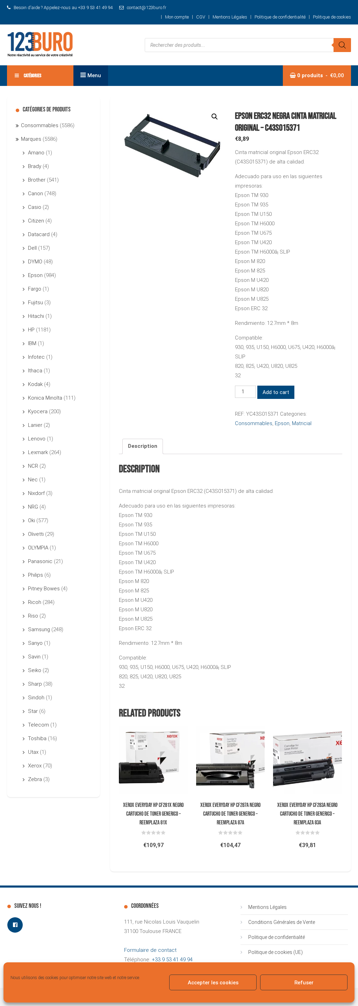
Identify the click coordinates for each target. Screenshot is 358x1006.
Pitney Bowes (44, 588)
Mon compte (177, 17)
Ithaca (35, 370)
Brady (34, 166)
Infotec (36, 357)
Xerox (35, 766)
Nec (33, 479)
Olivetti (36, 534)
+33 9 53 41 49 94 (172, 959)
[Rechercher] (342, 45)
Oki (31, 520)
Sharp (35, 684)
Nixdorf (36, 493)
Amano (36, 153)
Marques (31, 139)
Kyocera (38, 411)
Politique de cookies (332, 17)
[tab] (142, 446)
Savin (34, 657)
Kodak (35, 384)
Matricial (302, 423)
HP (31, 330)
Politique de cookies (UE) (275, 952)
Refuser (304, 982)
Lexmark (38, 452)
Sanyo (35, 643)
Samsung (39, 629)
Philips (35, 575)
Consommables (253, 423)
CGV (200, 17)
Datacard (39, 234)
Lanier (35, 425)
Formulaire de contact (150, 950)
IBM (32, 343)
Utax (33, 752)
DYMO (35, 261)
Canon (35, 193)
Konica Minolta (45, 398)
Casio (34, 207)
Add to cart (276, 392)
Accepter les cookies (213, 982)
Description (142, 446)
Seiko (34, 670)
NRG (33, 507)
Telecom (38, 725)
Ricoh (34, 602)
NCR (33, 466)
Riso (33, 616)
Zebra (35, 779)
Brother (36, 180)
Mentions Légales (230, 17)
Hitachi (36, 316)
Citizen (36, 221)
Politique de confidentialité (280, 17)
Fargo (34, 289)
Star (33, 711)
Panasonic (40, 561)
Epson (282, 423)
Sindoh (36, 697)
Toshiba (37, 738)
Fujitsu (35, 302)
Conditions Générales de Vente (281, 922)
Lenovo (36, 439)
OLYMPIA (38, 548)
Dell (32, 248)
